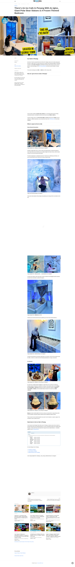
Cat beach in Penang (32, 449)
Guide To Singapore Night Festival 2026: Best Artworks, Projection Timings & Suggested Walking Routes (53, 535)
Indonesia (15, 555)
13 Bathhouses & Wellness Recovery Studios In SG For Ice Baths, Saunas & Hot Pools (37, 535)
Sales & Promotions (49, 513)
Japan (20, 555)
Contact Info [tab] (32, 433)
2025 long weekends (42, 66)
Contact (20, 541)
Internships (22, 541)
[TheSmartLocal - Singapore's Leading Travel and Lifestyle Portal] (37, 1)
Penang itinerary (36, 429)
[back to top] (72, 563)
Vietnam (18, 555)
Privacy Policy (32, 541)
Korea (22, 555)
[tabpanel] (44, 440)
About (15, 541)
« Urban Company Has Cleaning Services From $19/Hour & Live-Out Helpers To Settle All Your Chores (35, 500)
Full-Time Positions (27, 541)
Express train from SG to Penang (34, 452)
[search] (60, 1)
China (31, 513)
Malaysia (15, 5)
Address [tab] (29, 433)
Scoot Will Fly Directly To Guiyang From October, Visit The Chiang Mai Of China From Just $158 (37, 516)
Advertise (17, 541)
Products (15, 513)
